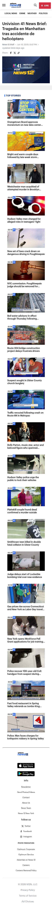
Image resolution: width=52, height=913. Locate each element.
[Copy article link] (18, 53)
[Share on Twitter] (15, 53)
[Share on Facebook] (11, 53)
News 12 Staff (8, 45)
